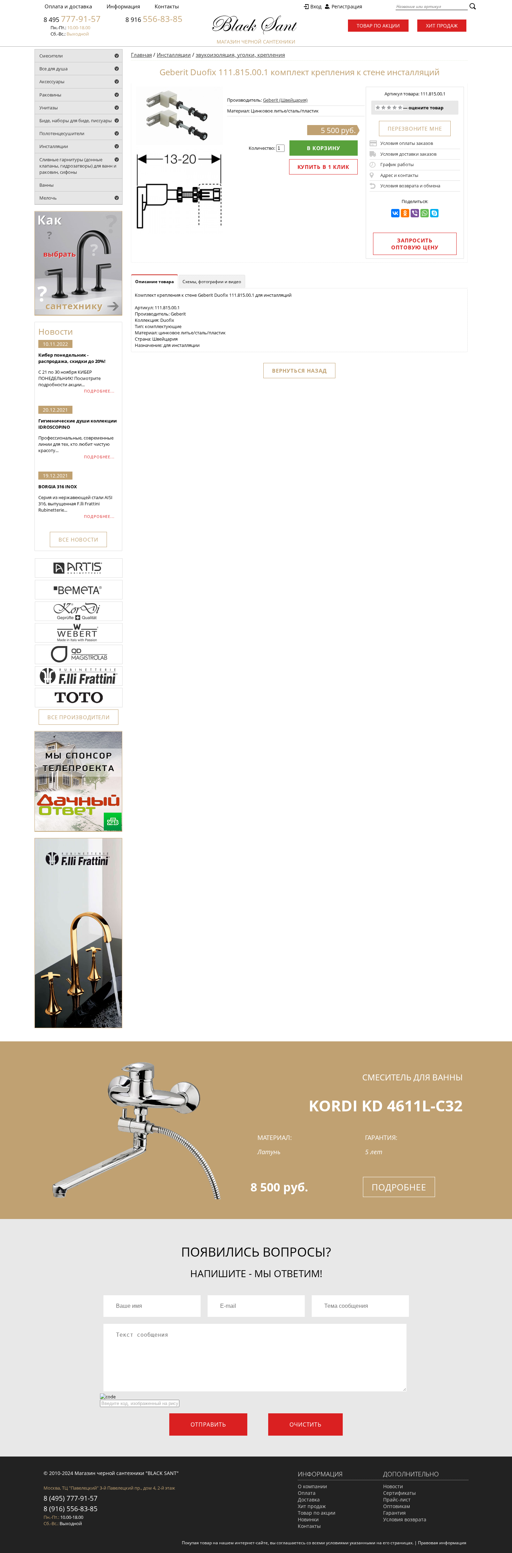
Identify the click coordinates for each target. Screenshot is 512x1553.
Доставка (309, 1499)
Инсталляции (53, 146)
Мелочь (48, 198)
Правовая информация (442, 1543)
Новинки (308, 1519)
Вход (315, 6)
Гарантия (394, 1512)
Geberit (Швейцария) (285, 100)
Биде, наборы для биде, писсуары (75, 120)
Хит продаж (442, 25)
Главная (141, 54)
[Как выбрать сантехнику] (78, 314)
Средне (389, 107)
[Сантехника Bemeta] (79, 599)
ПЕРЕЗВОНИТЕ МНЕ (415, 128)
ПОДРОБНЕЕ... (99, 391)
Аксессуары (51, 81)
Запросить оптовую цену (415, 244)
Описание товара (154, 282)
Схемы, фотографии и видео (212, 282)
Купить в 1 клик (323, 166)
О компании (312, 1486)
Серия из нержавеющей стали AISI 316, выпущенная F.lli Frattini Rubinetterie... (75, 498)
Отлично (400, 107)
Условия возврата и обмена (410, 186)
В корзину (323, 148)
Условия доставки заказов (408, 154)
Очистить (305, 1424)
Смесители (51, 56)
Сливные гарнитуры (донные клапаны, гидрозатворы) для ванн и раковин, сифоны (77, 165)
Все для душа (53, 68)
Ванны (46, 185)
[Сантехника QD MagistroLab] (79, 663)
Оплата (307, 1493)
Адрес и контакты (399, 175)
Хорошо (394, 107)
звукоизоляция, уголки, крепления (240, 54)
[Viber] (415, 213)
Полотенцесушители (61, 133)
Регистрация (347, 6)
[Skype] (434, 213)
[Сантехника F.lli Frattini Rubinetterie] (79, 685)
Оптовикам (396, 1506)
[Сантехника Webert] (79, 642)
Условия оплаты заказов (406, 143)
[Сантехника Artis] (79, 577)
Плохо (383, 107)
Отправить (208, 1424)
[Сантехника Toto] (79, 707)
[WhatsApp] (424, 213)
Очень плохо (378, 107)
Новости (393, 1486)
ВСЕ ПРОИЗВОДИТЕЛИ (78, 717)
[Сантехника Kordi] (79, 620)
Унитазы (48, 107)
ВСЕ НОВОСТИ (78, 539)
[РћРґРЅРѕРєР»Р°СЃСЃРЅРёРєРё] (405, 213)
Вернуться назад (299, 370)
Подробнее (399, 1187)
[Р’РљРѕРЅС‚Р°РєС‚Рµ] (395, 213)
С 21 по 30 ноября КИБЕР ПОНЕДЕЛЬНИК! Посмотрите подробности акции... (72, 370)
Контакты (167, 6)
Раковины (50, 95)
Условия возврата (404, 1519)
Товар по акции (378, 25)
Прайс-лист (397, 1499)
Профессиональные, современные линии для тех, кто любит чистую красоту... (77, 435)
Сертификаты (399, 1493)
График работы (397, 164)
